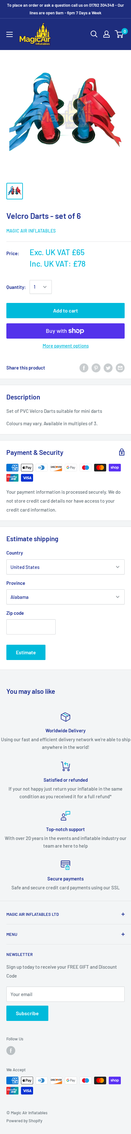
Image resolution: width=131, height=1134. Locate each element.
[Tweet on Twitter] (108, 367)
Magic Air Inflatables (31, 230)
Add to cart (65, 310)
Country (14, 553)
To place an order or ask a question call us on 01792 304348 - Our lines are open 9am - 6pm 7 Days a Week (65, 9)
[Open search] (94, 34)
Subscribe (27, 1013)
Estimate (26, 652)
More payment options (66, 345)
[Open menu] (9, 34)
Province (15, 583)
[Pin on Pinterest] (96, 367)
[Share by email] (120, 367)
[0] (119, 34)
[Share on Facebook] (83, 367)
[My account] (106, 34)
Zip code (15, 613)
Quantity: (16, 287)
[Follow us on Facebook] (10, 1050)
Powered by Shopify (24, 1120)
